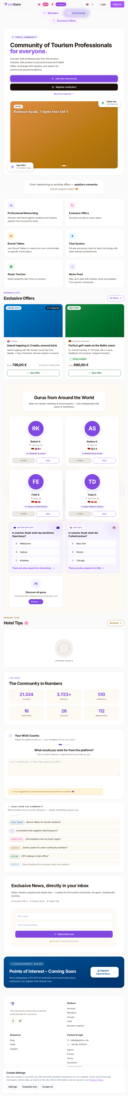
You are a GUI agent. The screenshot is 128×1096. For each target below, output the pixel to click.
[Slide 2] (62, 165)
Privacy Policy (96, 1079)
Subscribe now (66, 934)
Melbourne (23, 543)
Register (117, 4)
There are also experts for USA (85, 568)
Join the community (66, 78)
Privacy (70, 1054)
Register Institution (66, 87)
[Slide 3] (66, 165)
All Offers (114, 298)
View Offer (35, 373)
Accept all (47, 1086)
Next (110, 791)
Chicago (78, 560)
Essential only (29, 1086)
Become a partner (64, 94)
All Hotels (114, 623)
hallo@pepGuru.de (79, 1040)
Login (103, 4)
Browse (34, 601)
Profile (24, 460)
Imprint (70, 1049)
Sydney (21, 552)
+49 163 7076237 (78, 1044)
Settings (12, 1086)
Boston (78, 552)
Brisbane (22, 560)
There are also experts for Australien (31, 568)
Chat (48, 460)
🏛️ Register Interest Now (103, 972)
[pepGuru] (12, 1004)
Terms (70, 1058)
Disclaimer (72, 1062)
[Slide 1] (60, 165)
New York (79, 543)
